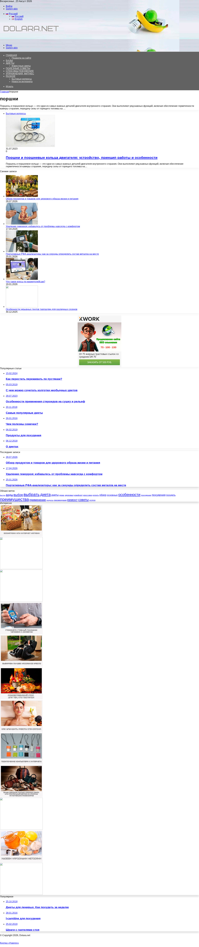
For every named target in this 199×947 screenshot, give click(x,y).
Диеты (10, 63)
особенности (129, 495)
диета (45, 494)
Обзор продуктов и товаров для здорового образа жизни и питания (42, 198)
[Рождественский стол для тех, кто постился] (21, 698)
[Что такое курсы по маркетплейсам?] (22, 279)
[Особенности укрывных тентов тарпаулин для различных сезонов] (22, 306)
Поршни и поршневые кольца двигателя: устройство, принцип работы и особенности (81, 158)
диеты (55, 495)
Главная (4, 91)
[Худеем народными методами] (21, 861)
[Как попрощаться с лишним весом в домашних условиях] (21, 829)
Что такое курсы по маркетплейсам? (25, 281)
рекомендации (60, 500)
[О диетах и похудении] (30, 40)
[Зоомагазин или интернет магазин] (21, 535)
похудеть (171, 495)
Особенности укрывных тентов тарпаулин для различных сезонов (41, 309)
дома (61, 495)
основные (112, 495)
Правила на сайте (21, 58)
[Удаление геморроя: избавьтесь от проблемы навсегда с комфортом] (22, 223)
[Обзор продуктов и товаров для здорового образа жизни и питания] (22, 196)
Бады (9, 60)
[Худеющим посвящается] (21, 894)
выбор (18, 495)
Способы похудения (20, 71)
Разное (10, 76)
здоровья (69, 495)
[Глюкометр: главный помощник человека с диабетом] (21, 633)
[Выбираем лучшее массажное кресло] (21, 666)
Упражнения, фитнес (20, 73)
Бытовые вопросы (22, 79)
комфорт (78, 495)
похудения (158, 494)
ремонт (72, 499)
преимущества (14, 499)
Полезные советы (18, 68)
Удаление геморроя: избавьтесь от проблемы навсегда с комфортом (43, 226)
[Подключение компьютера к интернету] (21, 763)
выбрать (32, 494)
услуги (92, 500)
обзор (102, 495)
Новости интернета (22, 81)
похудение (146, 495)
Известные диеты (21, 66)
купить (96, 495)
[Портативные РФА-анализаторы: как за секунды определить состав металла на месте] (22, 251)
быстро (2, 495)
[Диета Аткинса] (21, 601)
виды (9, 494)
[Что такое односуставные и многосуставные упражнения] (21, 568)
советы (83, 500)
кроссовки (87, 495)
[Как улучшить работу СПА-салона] (21, 731)
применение (37, 499)
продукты (49, 500)
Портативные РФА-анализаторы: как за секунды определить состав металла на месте (52, 254)
